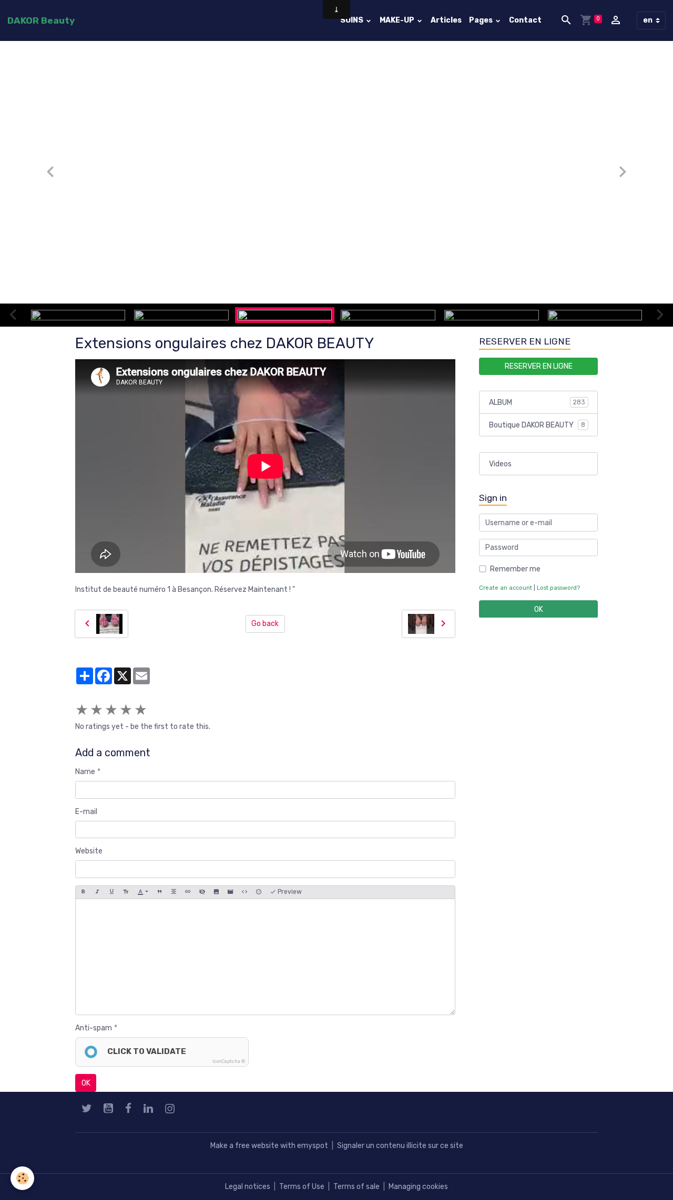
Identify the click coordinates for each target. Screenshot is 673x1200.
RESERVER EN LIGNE (539, 365)
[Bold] (83, 892)
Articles (446, 20)
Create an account (505, 588)
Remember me (515, 569)
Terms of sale (356, 1186)
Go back (265, 623)
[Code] (244, 892)
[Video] (230, 892)
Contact (525, 20)
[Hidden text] (202, 892)
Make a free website (244, 1145)
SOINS (352, 20)
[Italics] (97, 892)
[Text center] (173, 892)
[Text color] (142, 892)
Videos (500, 463)
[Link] (187, 892)
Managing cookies (418, 1186)
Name (85, 771)
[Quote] (159, 892)
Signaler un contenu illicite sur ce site (400, 1145)
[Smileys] (258, 892)
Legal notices (247, 1186)
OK (85, 1083)
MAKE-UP (398, 20)
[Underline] (111, 892)
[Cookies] (22, 1178)
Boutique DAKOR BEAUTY (537, 424)
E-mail (86, 811)
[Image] (216, 892)
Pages (481, 20)
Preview (289, 891)
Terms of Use (301, 1186)
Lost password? (558, 588)
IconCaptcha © (228, 1061)
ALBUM (537, 402)
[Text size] (125, 892)
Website (89, 851)
